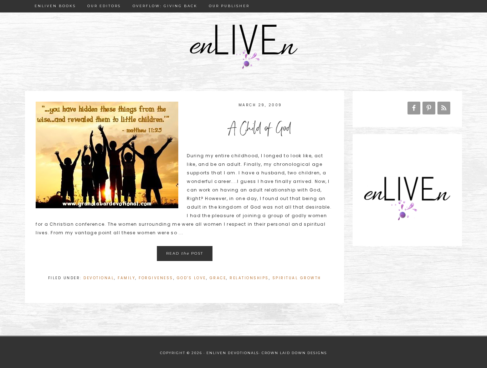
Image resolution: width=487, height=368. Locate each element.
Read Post (184, 253)
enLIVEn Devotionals (243, 47)
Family (126, 278)
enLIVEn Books (55, 6)
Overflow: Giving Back (165, 6)
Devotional (98, 278)
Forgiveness (156, 278)
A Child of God (260, 129)
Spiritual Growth (296, 278)
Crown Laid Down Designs (294, 353)
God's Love (191, 278)
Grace (218, 278)
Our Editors (104, 6)
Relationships (249, 278)
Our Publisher (229, 6)
